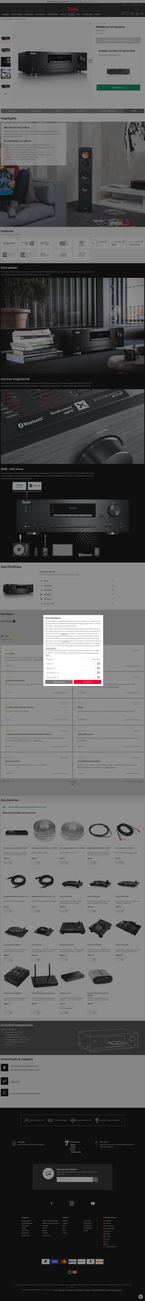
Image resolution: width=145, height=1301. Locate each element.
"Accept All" (65, 641)
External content (51, 677)
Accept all (87, 682)
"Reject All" (63, 633)
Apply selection (59, 682)
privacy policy (90, 653)
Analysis (48, 664)
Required (49, 659)
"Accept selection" (51, 648)
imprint (47, 655)
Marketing (49, 668)
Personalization (51, 673)
